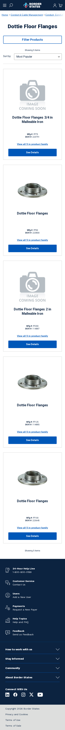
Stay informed (14, 658)
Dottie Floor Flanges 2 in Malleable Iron (32, 311)
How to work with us (18, 649)
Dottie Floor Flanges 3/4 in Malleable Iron (32, 119)
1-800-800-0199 (22, 572)
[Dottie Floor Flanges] (33, 190)
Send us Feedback (23, 634)
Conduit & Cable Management (27, 15)
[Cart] (60, 5)
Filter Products (32, 39)
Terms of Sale (13, 725)
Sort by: (7, 56)
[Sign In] (55, 5)
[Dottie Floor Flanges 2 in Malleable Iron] (33, 286)
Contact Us (19, 584)
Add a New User (22, 597)
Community (12, 668)
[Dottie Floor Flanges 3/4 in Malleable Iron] (33, 94)
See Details (32, 152)
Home (5, 15)
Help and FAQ (20, 622)
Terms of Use (12, 720)
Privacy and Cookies (16, 714)
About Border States (18, 677)
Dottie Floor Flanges (32, 213)
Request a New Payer (25, 609)
